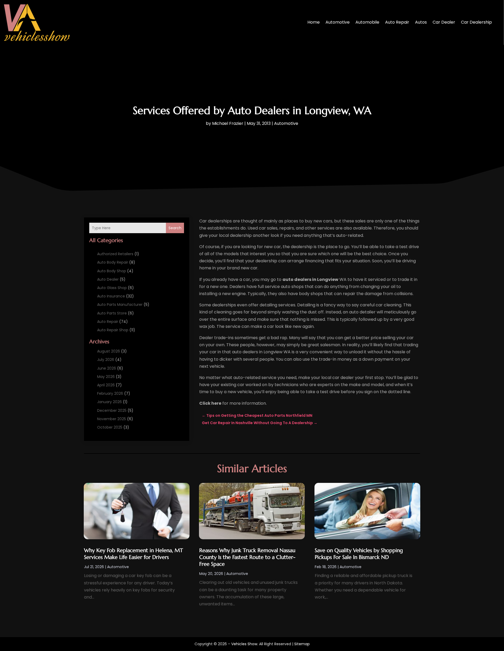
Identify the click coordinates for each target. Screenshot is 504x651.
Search (175, 228)
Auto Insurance (111, 296)
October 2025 (109, 427)
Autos (421, 22)
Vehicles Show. (244, 644)
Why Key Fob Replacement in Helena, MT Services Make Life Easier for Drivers (133, 554)
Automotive (338, 22)
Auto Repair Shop (112, 330)
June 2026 (106, 368)
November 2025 (111, 418)
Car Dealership (476, 22)
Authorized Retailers (115, 254)
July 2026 (105, 359)
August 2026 (108, 351)
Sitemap (302, 644)
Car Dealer (444, 22)
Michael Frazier (227, 123)
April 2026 (106, 385)
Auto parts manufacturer (120, 304)
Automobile (367, 22)
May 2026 (106, 376)
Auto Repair (397, 22)
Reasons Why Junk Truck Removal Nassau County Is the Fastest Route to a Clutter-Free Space (247, 557)
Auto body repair (112, 262)
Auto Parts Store (112, 313)
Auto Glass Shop (112, 287)
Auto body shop (111, 271)
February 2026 (110, 393)
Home (313, 22)
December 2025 (112, 410)
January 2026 (109, 401)
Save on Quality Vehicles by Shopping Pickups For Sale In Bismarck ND (359, 554)
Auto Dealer (108, 279)
